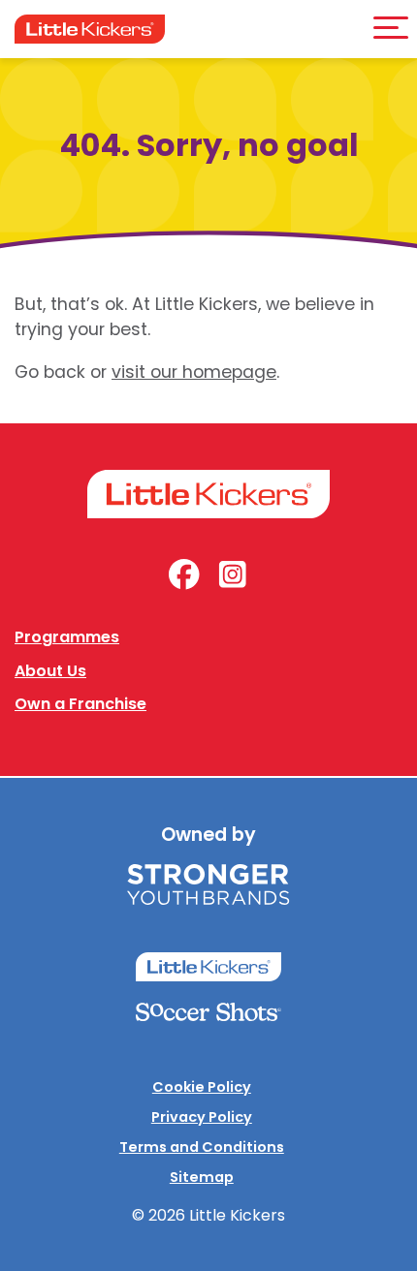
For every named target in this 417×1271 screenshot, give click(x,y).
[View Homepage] (90, 29)
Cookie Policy (201, 1087)
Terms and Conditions (201, 1147)
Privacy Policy (201, 1117)
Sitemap (202, 1177)
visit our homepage (194, 372)
